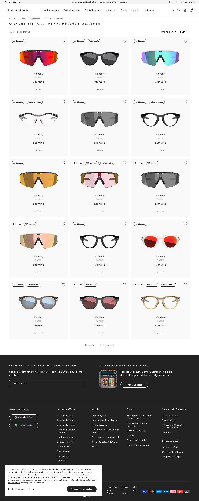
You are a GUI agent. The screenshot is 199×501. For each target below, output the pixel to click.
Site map (135, 488)
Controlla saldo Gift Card (104, 442)
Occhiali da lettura (66, 425)
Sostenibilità (168, 420)
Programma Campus (172, 456)
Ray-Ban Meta (64, 446)
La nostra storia (170, 415)
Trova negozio (14, 2)
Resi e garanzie (99, 425)
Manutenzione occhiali (138, 444)
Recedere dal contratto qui (105, 437)
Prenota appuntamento (183, 2)
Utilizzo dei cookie (125, 490)
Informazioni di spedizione (105, 420)
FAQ (94, 446)
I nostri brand (63, 456)
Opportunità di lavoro (173, 452)
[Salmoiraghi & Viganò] (17, 10)
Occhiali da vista (65, 420)
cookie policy (14, 482)
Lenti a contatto (65, 437)
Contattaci (167, 432)
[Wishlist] (178, 10)
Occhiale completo (136, 430)
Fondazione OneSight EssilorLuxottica (172, 426)
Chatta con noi (26, 425)
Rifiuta (30, 489)
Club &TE (131, 435)
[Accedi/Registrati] (185, 10)
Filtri (182, 31)
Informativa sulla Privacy (112, 490)
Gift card (61, 460)
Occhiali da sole (65, 415)
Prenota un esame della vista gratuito (139, 417)
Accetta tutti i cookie (81, 489)
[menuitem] (51, 10)
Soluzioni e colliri (65, 442)
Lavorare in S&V (170, 447)
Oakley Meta (63, 451)
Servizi (134, 10)
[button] (191, 10)
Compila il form (25, 417)
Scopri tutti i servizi (136, 440)
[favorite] (63, 41)
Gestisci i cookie (16, 489)
